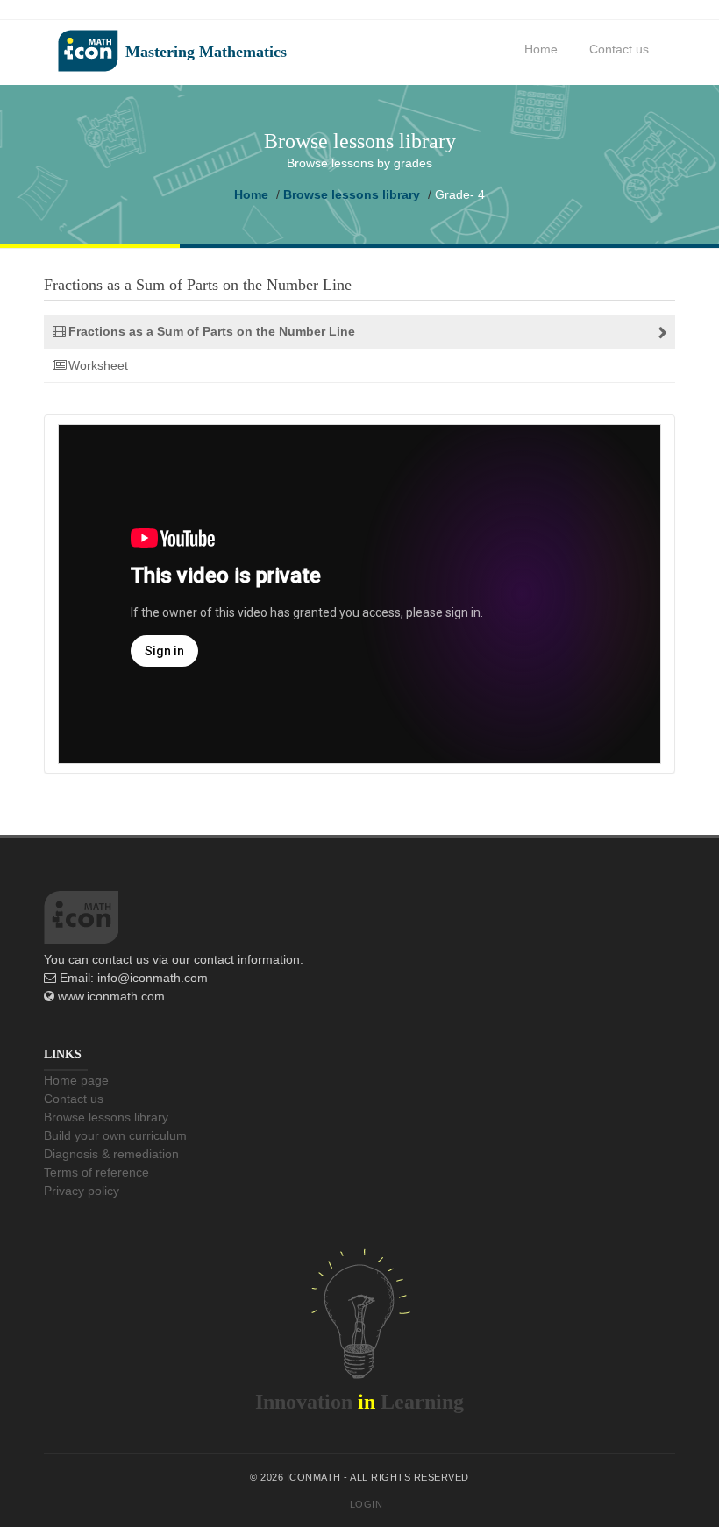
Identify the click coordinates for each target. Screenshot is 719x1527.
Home (541, 49)
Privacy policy (81, 1191)
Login (366, 1504)
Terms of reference (96, 1172)
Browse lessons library (351, 194)
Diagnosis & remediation (111, 1154)
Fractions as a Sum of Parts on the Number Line (211, 331)
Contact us (619, 49)
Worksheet (98, 365)
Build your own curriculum (115, 1135)
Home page (76, 1080)
